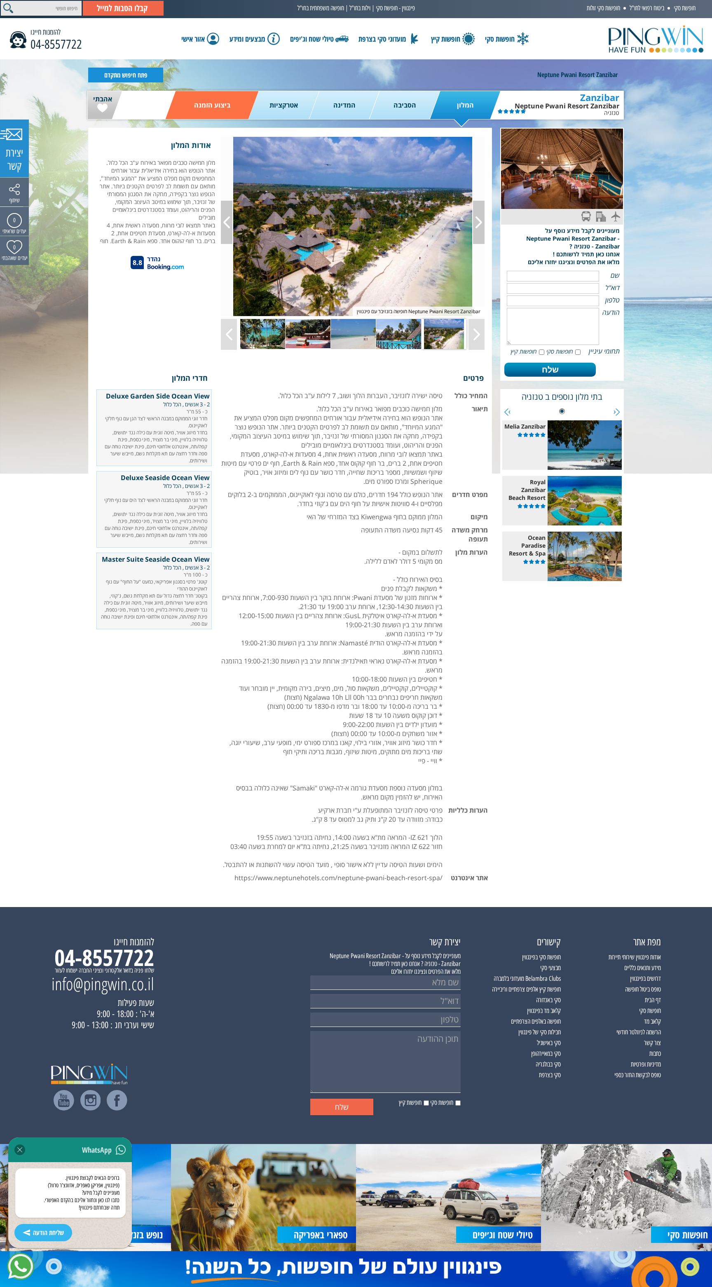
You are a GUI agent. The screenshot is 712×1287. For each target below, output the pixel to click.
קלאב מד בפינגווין (544, 1011)
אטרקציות (283, 105)
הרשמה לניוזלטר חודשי (638, 1032)
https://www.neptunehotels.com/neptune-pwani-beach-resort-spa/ (338, 877)
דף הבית (653, 1000)
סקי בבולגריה (548, 1064)
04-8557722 (56, 44)
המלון (465, 105)
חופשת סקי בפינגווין (541, 957)
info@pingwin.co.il (103, 983)
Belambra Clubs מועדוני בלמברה (527, 978)
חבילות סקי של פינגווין (539, 1032)
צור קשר (652, 1043)
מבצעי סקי (550, 968)
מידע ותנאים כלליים (642, 968)
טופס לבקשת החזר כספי (637, 1075)
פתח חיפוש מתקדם (126, 75)
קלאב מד (652, 1021)
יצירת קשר (14, 159)
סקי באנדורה (548, 1000)
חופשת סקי (685, 8)
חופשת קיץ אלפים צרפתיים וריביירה (526, 989)
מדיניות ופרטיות (646, 1064)
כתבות (655, 1053)
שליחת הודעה (48, 1232)
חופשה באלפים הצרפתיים (536, 1021)
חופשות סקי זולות (603, 8)
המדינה (344, 105)
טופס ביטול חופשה (643, 989)
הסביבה (404, 105)
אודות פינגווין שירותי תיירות (635, 957)
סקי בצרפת (550, 1075)
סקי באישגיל (549, 1043)
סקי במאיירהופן (546, 1053)
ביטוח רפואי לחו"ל (647, 8)
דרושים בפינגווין (645, 978)
